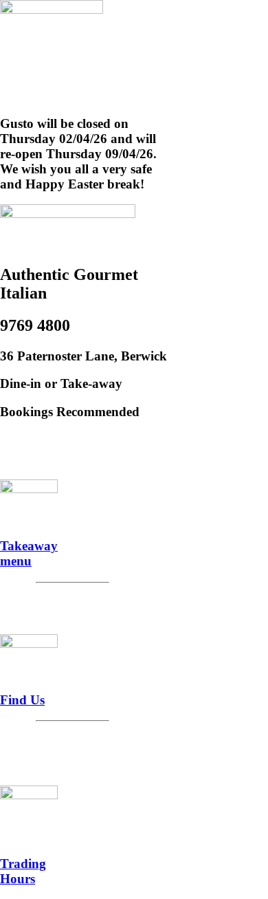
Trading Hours (23, 871)
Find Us (22, 700)
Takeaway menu (29, 553)
